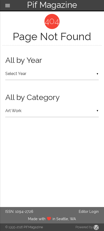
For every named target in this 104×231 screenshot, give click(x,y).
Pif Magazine (33, 227)
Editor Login (89, 211)
